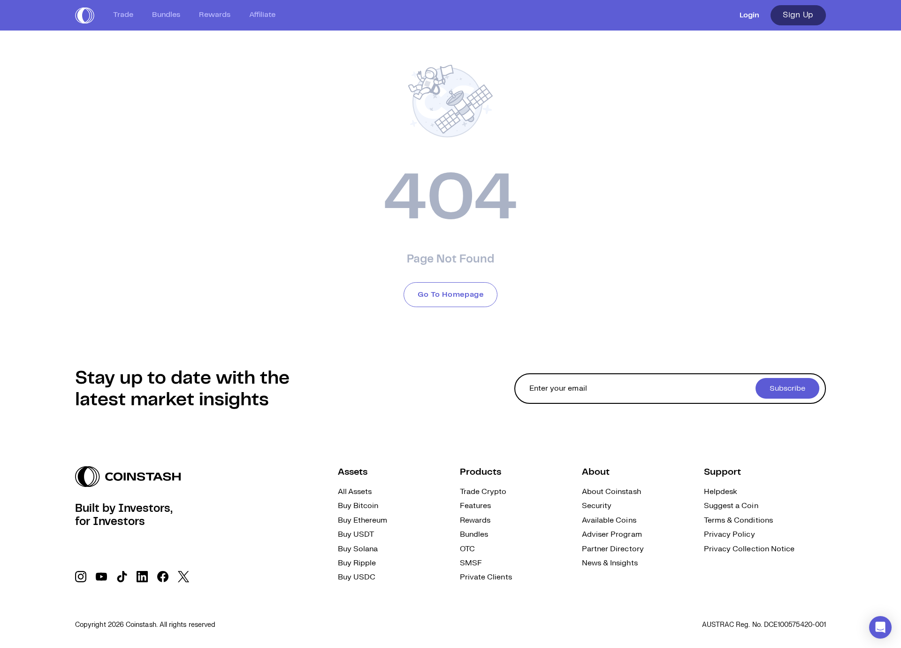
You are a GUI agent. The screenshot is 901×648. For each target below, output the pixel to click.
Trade (123, 14)
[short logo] (84, 15)
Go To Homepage (451, 294)
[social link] (80, 576)
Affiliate (262, 14)
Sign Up (798, 15)
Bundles (166, 14)
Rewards (214, 14)
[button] (880, 627)
